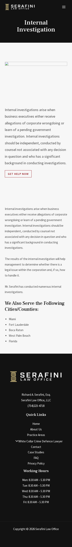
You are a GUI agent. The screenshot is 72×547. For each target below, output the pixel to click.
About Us (36, 429)
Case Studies (36, 452)
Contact (36, 447)
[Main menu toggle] (64, 7)
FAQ (36, 458)
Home (36, 424)
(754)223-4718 (36, 406)
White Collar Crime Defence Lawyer (40, 441)
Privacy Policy (36, 463)
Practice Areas (36, 435)
